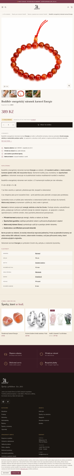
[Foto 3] (13, 93)
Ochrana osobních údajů (8, 456)
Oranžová (38, 277)
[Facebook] (8, 402)
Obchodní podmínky (7, 453)
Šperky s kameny (6, 426)
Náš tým (41, 411)
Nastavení (6, 472)
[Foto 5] (28, 93)
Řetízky (3, 423)
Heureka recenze (44, 420)
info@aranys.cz (43, 454)
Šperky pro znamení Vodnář (19, 14)
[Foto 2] (5, 93)
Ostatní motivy (40, 263)
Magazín (41, 417)
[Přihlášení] (68, 7)
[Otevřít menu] (2, 7)
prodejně (33, 119)
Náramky (4, 417)
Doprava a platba (6, 438)
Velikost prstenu (6, 444)
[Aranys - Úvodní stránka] (37, 7)
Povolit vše (15, 472)
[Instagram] (3, 402)
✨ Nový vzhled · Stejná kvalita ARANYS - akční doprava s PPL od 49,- (37, 1)
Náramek (38, 272)
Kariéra (41, 423)
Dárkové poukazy (6, 450)
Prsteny (3, 414)
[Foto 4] (21, 93)
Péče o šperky (5, 447)
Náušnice (4, 411)
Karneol (37, 253)
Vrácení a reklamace (7, 441)
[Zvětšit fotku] (69, 86)
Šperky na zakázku (45, 414)
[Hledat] (5, 7)
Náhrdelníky (5, 420)
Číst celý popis (5, 141)
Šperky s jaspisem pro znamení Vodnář (37, 14)
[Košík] (72, 7)
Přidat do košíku (45, 124)
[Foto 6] (36, 93)
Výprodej (4, 429)
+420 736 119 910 (44, 447)
